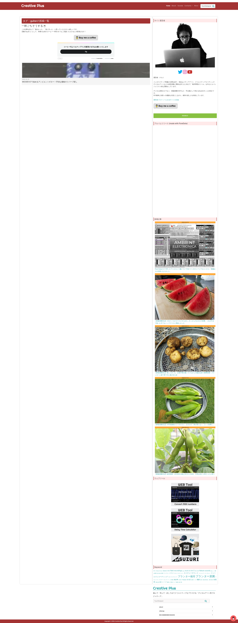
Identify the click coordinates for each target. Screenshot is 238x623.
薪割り (168, 582)
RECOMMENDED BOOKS (167, 615)
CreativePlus (99, 58)
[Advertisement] (185, 201)
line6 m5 (187, 571)
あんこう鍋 (213, 570)
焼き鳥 (204, 579)
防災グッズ (173, 582)
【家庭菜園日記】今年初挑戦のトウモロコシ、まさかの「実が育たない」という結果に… (184, 424)
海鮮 (198, 579)
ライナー (161, 579)
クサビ (175, 573)
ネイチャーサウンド (191, 573)
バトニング (201, 573)
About (174, 6)
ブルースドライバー (172, 577)
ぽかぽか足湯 (160, 573)
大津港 (171, 579)
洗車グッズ (193, 579)
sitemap (161, 611)
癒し (207, 579)
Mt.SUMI (197, 570)
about (161, 607)
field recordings (176, 571)
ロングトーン (167, 579)
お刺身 (155, 573)
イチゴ (171, 573)
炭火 (201, 579)
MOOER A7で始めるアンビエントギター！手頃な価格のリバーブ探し (49, 82)
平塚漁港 (184, 579)
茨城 (157, 582)
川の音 (179, 579)
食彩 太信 (178, 582)
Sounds (180, 6)
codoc (112, 58)
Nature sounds (204, 571)
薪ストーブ (163, 582)
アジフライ (166, 573)
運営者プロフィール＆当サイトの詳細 (166, 100)
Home (168, 6)
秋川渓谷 (211, 579)
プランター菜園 (205, 576)
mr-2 (192, 571)
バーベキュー (207, 573)
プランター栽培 (186, 576)
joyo (184, 570)
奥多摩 (176, 579)
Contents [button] (188, 6)
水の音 (188, 579)
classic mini (166, 571)
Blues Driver (159, 570)
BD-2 (154, 570)
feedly (185, 115)
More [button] (196, 6)
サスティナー (180, 573)
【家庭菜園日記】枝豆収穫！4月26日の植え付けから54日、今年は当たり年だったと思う (185, 474)
